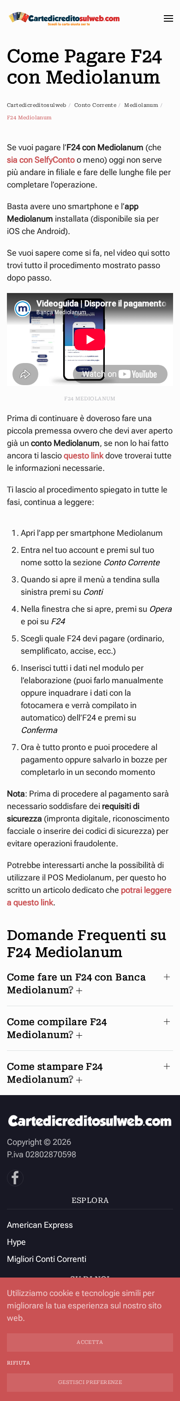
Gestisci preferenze (90, 1382)
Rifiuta (18, 1363)
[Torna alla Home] (64, 18)
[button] (168, 18)
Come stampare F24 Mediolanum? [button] (55, 1073)
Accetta (90, 1342)
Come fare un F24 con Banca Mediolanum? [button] (76, 984)
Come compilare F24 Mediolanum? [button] (57, 1028)
